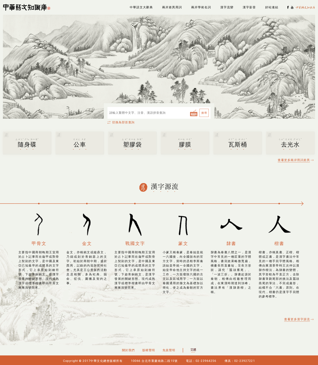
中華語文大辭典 (141, 7)
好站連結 (271, 7)
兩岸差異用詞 (172, 7)
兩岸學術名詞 (201, 7)
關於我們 (128, 350)
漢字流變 (227, 7)
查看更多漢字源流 (297, 319)
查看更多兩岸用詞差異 (294, 160)
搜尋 (204, 112)
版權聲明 (148, 350)
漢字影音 (249, 7)
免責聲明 (168, 350)
